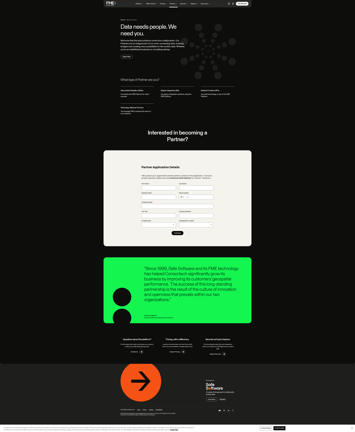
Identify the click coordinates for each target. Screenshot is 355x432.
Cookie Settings (266, 428)
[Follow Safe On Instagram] (224, 411)
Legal (138, 409)
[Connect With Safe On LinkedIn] (228, 411)
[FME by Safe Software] (112, 3)
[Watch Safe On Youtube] (219, 411)
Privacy (144, 409)
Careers (222, 399)
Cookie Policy (174, 430)
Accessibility (158, 409)
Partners (123, 20)
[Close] (352, 428)
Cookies (151, 409)
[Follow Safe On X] (232, 411)
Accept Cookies (279, 428)
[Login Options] (228, 3)
